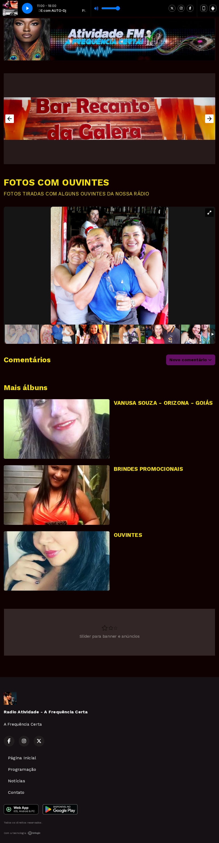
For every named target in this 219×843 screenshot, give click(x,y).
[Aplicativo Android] (212, 8)
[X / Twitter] (172, 8)
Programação (22, 769)
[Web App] (203, 8)
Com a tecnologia (15, 833)
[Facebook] (190, 8)
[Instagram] (181, 8)
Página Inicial (22, 757)
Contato (16, 792)
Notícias (16, 780)
